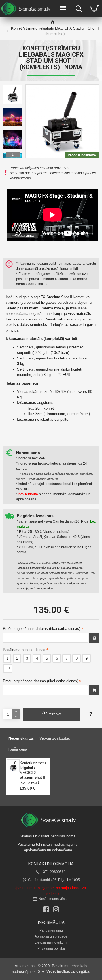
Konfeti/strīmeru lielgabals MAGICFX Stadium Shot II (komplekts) (33, 772)
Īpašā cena (17, 749)
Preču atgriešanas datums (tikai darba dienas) (40, 681)
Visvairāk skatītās (54, 738)
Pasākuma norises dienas (24, 650)
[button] (13, 86)
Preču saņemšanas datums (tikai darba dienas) (41, 628)
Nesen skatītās (21, 738)
